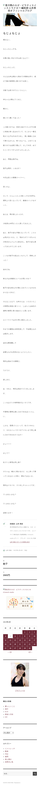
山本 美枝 (9, 550)
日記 (25, 550)
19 (10, 644)
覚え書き (8, 759)
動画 (6, 751)
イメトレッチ (10, 748)
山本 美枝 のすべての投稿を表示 (20, 542)
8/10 (6, 711)
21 (20, 644)
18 (5, 644)
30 (29, 648)
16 (29, 640)
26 (10, 648)
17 (34, 640)
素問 (6, 756)
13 (15, 640)
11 (5, 640)
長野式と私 (9, 762)
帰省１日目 (9, 714)
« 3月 (10, 652)
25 (5, 648)
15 (25, 640)
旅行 (6, 709)
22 (25, 644)
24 (34, 644)
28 (20, 648)
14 (20, 640)
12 (10, 640)
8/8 (6, 717)
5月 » (30, 652)
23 (29, 644)
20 (15, 644)
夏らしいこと (10, 706)
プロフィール (20, 690)
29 (25, 648)
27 (15, 648)
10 (34, 636)
